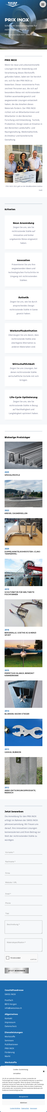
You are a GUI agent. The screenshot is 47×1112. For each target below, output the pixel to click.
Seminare (9, 1040)
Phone (8, 903)
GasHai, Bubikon (13, 752)
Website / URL (11, 882)
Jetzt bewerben (16, 970)
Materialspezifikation (16, 942)
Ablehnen (23, 1102)
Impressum (33, 1108)
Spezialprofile (12, 475)
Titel (7, 913)
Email (8, 894)
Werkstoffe (10, 1036)
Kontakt (8, 1018)
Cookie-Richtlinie (15, 1108)
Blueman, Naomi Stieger (17, 714)
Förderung (10, 1052)
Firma (7, 873)
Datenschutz (25, 1108)
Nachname (10, 861)
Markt (7, 1056)
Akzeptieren (23, 1096)
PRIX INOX (9, 1048)
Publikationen (11, 1044)
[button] (44, 1071)
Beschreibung (13, 924)
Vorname (9, 852)
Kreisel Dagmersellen (16, 513)
